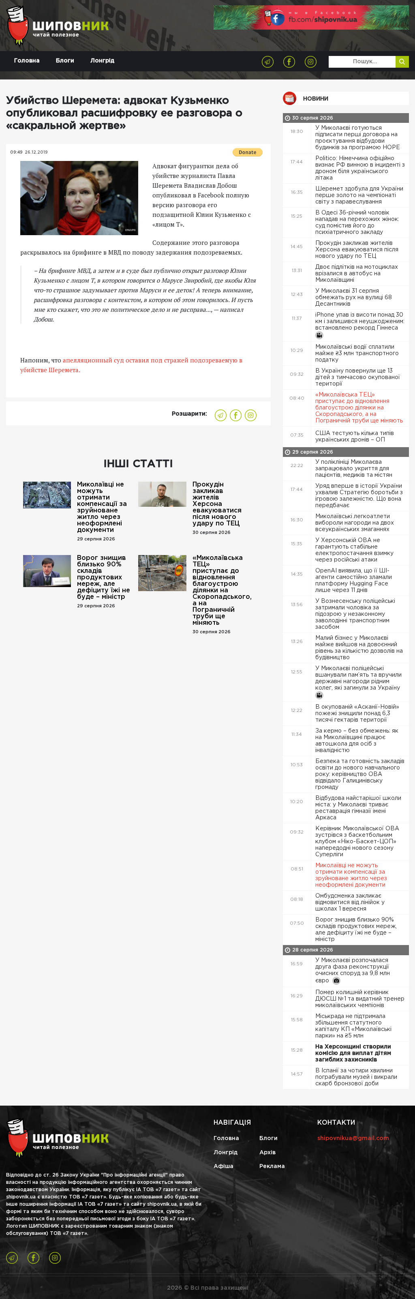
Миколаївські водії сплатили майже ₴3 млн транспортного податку (357, 353)
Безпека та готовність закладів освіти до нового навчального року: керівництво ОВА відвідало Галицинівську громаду (359, 774)
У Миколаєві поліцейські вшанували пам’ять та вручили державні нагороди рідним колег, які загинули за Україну (358, 678)
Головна (27, 60)
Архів (267, 1152)
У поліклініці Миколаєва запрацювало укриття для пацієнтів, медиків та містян (354, 469)
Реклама (272, 1166)
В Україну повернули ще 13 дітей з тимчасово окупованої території (357, 377)
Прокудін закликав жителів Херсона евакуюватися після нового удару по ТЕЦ (217, 504)
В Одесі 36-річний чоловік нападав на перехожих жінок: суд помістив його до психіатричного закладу (357, 222)
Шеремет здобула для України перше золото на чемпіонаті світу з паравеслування (359, 195)
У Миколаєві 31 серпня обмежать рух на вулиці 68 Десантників (353, 298)
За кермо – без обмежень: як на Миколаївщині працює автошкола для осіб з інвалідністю (356, 741)
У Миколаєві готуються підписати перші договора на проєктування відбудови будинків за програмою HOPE (358, 138)
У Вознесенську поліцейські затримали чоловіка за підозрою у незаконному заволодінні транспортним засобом (355, 614)
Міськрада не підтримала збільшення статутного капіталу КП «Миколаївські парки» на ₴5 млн (353, 1026)
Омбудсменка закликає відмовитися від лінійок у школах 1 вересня (350, 902)
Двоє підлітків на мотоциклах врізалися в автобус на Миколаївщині (356, 274)
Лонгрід (102, 60)
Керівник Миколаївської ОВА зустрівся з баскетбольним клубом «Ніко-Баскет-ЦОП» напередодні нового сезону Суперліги (357, 841)
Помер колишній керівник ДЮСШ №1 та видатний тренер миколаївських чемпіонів (359, 999)
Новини (315, 98)
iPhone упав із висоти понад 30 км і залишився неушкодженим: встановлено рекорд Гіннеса (359, 321)
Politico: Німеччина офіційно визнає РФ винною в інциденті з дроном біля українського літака (360, 168)
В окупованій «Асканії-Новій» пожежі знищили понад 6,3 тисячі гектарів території (357, 713)
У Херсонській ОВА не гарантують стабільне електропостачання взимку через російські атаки (354, 550)
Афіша (223, 1166)
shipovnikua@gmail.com (353, 1138)
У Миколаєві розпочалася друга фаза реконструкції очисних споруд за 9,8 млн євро (352, 970)
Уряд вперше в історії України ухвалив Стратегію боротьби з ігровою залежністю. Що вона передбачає (359, 496)
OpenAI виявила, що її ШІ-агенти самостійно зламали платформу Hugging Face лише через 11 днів (353, 580)
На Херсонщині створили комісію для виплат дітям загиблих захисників (353, 1053)
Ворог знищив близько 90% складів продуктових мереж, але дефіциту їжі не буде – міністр (103, 577)
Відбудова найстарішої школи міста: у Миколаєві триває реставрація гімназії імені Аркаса (358, 808)
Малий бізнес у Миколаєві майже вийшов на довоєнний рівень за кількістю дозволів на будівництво (359, 648)
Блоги (65, 60)
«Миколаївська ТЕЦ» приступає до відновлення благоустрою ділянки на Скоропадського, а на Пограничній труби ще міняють (220, 590)
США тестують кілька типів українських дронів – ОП (354, 436)
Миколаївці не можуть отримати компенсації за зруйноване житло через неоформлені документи (102, 507)
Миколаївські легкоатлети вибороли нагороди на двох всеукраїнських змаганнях (354, 523)
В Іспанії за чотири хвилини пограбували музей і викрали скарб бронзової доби (356, 1077)
